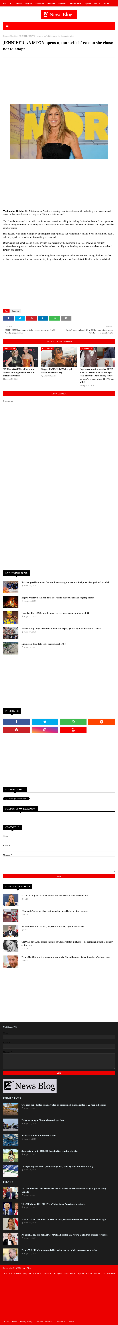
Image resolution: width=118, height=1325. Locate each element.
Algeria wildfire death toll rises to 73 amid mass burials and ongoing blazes (58, 597)
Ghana (106, 3)
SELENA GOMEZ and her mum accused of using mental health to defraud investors (19, 372)
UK (10, 3)
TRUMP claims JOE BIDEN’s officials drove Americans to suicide (53, 1204)
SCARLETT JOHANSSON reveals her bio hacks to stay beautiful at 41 (56, 895)
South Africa (75, 3)
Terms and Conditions (44, 1321)
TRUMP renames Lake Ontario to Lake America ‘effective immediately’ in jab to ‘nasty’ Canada (64, 1190)
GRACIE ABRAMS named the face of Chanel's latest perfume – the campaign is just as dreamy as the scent (67, 943)
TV (103, 1273)
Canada (18, 3)
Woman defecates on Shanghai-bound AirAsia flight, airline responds (55, 911)
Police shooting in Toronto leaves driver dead (43, 1120)
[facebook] (16, 722)
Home (5, 36)
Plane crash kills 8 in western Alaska (39, 1135)
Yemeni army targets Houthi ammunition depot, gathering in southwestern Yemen (61, 628)
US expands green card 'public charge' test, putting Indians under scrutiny (57, 1166)
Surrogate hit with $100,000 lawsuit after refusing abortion (50, 1151)
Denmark (51, 3)
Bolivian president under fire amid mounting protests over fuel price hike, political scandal (65, 582)
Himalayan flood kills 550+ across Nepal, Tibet (44, 643)
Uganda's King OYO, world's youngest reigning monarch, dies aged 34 (55, 613)
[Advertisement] (59, 82)
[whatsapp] (73, 722)
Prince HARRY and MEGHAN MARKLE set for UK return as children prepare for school (65, 1234)
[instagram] (44, 730)
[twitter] (44, 722)
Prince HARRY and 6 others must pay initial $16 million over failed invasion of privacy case (66, 957)
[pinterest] (16, 730)
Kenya (97, 3)
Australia (39, 3)
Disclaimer (60, 1321)
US (4, 3)
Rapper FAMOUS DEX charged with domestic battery (56, 371)
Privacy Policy (26, 1321)
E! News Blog (25, 1268)
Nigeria (87, 3)
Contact (71, 1321)
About (14, 1321)
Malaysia (62, 3)
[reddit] (101, 722)
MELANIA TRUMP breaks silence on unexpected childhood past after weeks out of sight (64, 1219)
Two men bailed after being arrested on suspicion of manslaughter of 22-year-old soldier (64, 1104)
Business (111, 1273)
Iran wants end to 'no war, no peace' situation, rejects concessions (53, 926)
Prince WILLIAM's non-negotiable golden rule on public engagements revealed (59, 1250)
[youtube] (73, 730)
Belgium (28, 3)
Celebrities (13, 36)
